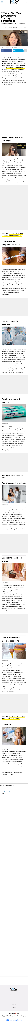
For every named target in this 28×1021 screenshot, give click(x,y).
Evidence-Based (18, 10)
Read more (23, 786)
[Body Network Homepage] (14, 2)
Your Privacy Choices (16, 1020)
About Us (14, 1004)
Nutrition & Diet (10, 6)
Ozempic (6, 592)
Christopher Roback (12, 27)
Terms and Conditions (14, 998)
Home (2, 6)
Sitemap (14, 1007)
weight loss (19, 57)
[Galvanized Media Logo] (14, 1013)
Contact (14, 1001)
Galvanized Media (13, 1015)
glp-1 (3, 794)
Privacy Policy (14, 995)
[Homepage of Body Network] (13, 990)
